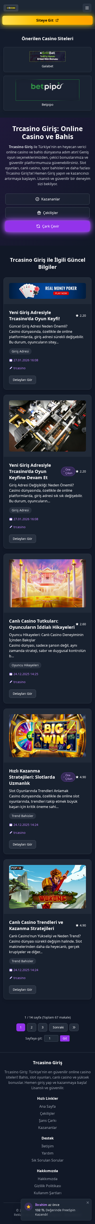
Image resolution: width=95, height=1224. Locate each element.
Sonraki (58, 1027)
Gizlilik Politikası (47, 1185)
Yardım (47, 1153)
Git (65, 1038)
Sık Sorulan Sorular (48, 1160)
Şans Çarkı (47, 1120)
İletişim (48, 1146)
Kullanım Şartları (47, 1192)
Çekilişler (47, 1113)
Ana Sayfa (47, 1106)
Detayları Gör (22, 380)
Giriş (51, 173)
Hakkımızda (47, 1178)
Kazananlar (47, 1127)
